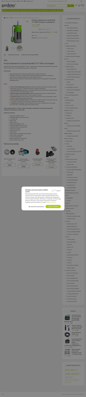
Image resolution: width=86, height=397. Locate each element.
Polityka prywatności (51, 202)
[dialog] (43, 198)
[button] (37, 206)
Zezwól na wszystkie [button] (53, 206)
